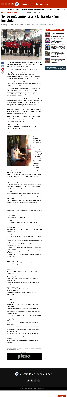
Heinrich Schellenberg (12, 348)
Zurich (17, 349)
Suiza (8, 349)
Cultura (17, 9)
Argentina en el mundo (39, 9)
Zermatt (13, 349)
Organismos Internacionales (27, 9)
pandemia (21, 348)
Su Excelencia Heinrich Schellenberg (32, 348)
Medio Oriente (29, 12)
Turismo (58, 9)
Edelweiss (28, 347)
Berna (18, 347)
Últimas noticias (10, 9)
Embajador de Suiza (36, 347)
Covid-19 (23, 347)
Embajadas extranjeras (50, 9)
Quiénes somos (37, 12)
